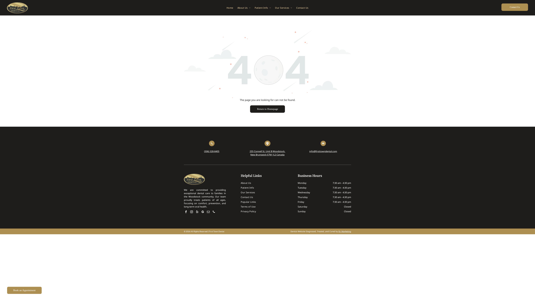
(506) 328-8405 (211, 151)
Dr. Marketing (344, 231)
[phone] (214, 212)
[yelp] (197, 212)
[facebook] (186, 212)
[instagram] (191, 212)
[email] (208, 212)
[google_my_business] (203, 212)
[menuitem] (229, 7)
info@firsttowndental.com (323, 151)
